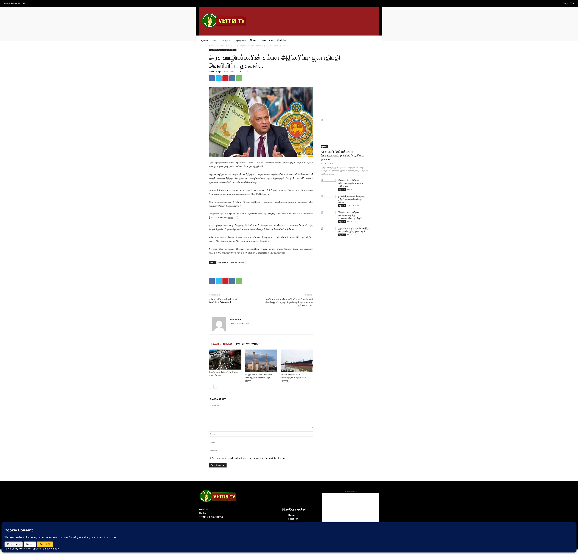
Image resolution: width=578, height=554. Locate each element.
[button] (374, 40)
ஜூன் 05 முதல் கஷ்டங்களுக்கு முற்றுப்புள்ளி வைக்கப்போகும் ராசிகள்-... (351, 199)
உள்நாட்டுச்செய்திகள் (225, 45)
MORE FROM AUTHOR (248, 343)
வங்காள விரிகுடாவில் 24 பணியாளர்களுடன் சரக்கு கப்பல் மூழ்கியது (293, 377)
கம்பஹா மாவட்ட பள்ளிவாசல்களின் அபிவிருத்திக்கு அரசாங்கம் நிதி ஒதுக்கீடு (258, 377)
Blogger (292, 515)
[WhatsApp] (239, 78)
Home (211, 45)
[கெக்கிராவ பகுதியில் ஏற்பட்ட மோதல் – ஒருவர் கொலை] (225, 359)
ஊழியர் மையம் (223, 262)
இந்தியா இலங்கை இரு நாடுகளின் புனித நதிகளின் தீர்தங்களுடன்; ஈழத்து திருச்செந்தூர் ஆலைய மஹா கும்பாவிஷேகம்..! (289, 302)
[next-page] (215, 386)
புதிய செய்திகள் (230, 50)
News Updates (287, 371)
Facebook (293, 519)
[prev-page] (210, 386)
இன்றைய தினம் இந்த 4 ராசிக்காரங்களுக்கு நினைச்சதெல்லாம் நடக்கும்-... (351, 215)
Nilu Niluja (216, 71)
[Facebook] (533, 3)
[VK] (232, 78)
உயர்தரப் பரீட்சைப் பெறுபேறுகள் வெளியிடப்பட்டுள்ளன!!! (223, 301)
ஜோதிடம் (324, 146)
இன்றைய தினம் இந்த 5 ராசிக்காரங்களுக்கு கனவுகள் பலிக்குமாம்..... (351, 183)
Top (211, 368)
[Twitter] (546, 3)
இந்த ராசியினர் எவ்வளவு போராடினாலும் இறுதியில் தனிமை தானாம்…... (342, 155)
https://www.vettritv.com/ (240, 324)
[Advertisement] (345, 94)
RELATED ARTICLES (222, 343)
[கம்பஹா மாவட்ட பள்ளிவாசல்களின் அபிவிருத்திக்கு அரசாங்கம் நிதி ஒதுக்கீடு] (261, 361)
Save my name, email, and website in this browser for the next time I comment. (250, 458)
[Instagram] (540, 3)
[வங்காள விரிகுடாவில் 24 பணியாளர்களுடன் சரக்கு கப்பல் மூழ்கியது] (297, 361)
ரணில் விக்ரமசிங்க (237, 262)
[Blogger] (283, 515)
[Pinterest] (225, 78)
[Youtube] (552, 3)
